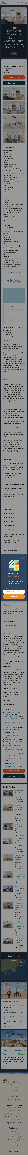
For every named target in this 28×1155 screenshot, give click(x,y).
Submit (14, 596)
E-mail (5, 588)
